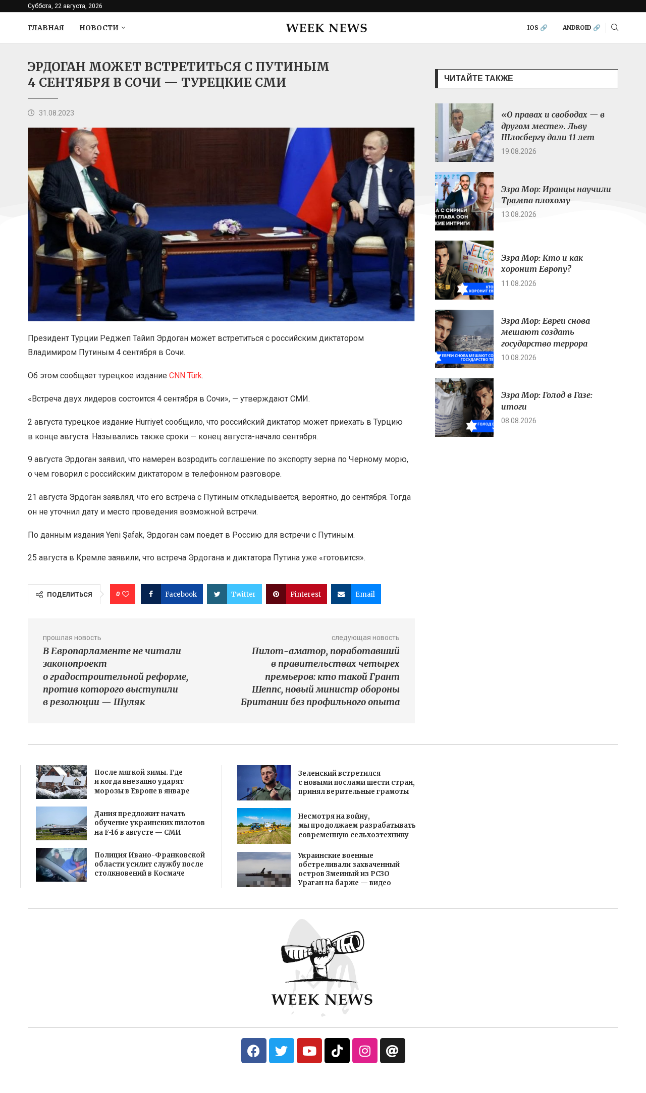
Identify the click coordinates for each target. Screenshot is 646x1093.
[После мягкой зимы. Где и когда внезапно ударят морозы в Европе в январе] (61, 782)
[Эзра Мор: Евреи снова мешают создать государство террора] (464, 339)
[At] (392, 1050)
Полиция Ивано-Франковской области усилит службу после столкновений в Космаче (149, 864)
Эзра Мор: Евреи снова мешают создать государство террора (545, 332)
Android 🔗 (582, 27)
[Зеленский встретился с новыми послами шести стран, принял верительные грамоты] (264, 782)
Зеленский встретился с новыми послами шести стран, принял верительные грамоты (356, 782)
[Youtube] (309, 1050)
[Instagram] (365, 1050)
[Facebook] (253, 1050)
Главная (46, 27)
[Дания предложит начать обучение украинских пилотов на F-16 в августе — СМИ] (61, 823)
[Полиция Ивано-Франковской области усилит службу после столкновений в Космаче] (61, 865)
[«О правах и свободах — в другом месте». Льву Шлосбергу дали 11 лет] (464, 132)
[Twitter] (281, 1050)
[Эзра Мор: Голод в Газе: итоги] (464, 407)
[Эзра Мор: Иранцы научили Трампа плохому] (464, 201)
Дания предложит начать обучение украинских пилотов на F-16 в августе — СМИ (149, 823)
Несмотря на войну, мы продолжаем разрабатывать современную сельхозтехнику (357, 825)
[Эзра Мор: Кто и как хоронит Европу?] (464, 270)
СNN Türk (185, 375)
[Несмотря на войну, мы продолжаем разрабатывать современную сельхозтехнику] (264, 825)
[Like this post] (125, 594)
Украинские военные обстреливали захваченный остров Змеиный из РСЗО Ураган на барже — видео (349, 869)
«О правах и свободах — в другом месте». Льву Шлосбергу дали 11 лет (553, 125)
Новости (99, 27)
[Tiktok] (337, 1050)
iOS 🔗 (537, 27)
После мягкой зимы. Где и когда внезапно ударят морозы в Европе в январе (142, 781)
